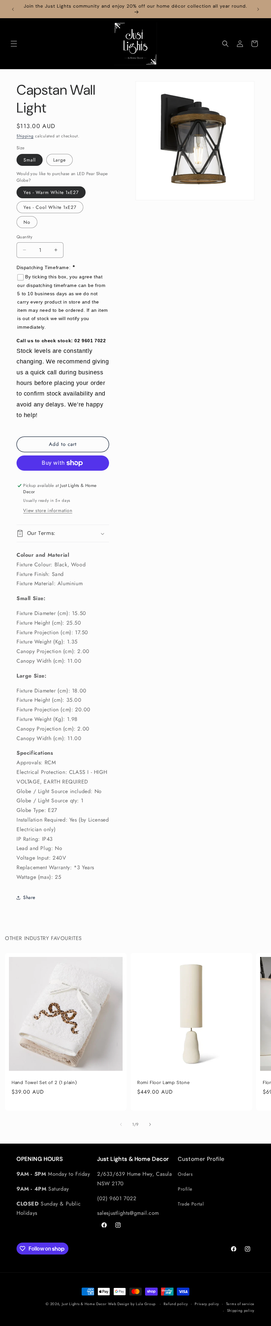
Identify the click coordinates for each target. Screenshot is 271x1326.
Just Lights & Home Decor (84, 1303)
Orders (185, 1174)
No (26, 222)
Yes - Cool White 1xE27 (49, 207)
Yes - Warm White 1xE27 (51, 192)
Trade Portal (191, 1204)
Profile (185, 1189)
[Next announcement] (258, 9)
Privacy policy (207, 1303)
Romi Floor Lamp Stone (163, 1082)
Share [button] (29, 897)
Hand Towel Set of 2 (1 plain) (44, 1082)
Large (59, 160)
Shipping (25, 136)
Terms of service (240, 1303)
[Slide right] (150, 1124)
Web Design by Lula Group (132, 1303)
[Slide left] (121, 1124)
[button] (14, 43)
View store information (47, 510)
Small (29, 160)
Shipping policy (241, 1310)
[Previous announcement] (13, 9)
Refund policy (176, 1303)
